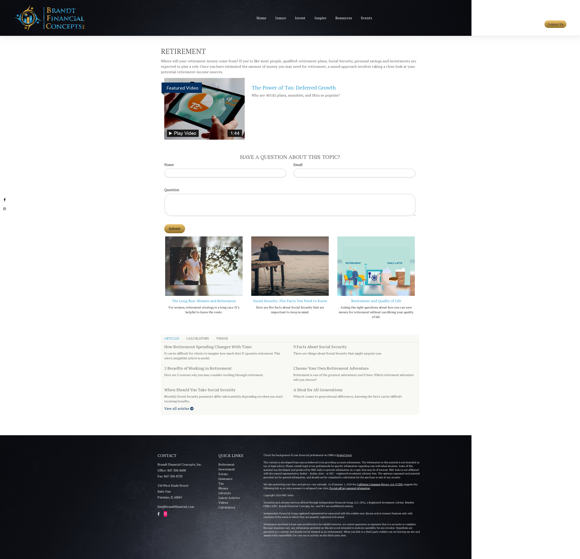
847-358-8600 (558, 16)
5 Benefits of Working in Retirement (198, 368)
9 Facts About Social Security (320, 346)
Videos (223, 502)
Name (169, 164)
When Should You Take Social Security (199, 389)
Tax (221, 483)
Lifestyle (224, 493)
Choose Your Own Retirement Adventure (331, 368)
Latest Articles (229, 498)
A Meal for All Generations (318, 389)
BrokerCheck (344, 455)
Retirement (226, 464)
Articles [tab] (171, 338)
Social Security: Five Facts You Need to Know (290, 300)
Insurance (225, 478)
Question (171, 189)
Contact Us (555, 24)
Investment (226, 469)
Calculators (226, 507)
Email (297, 164)
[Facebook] (4, 200)
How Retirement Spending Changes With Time (208, 346)
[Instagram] (4, 209)
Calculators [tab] (197, 338)
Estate (223, 474)
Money (223, 488)
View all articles (177, 408)
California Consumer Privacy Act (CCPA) (380, 484)
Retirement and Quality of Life (376, 300)
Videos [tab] (222, 338)
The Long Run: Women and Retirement (204, 300)
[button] (280, 18)
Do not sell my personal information (350, 488)
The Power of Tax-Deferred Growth (293, 87)
